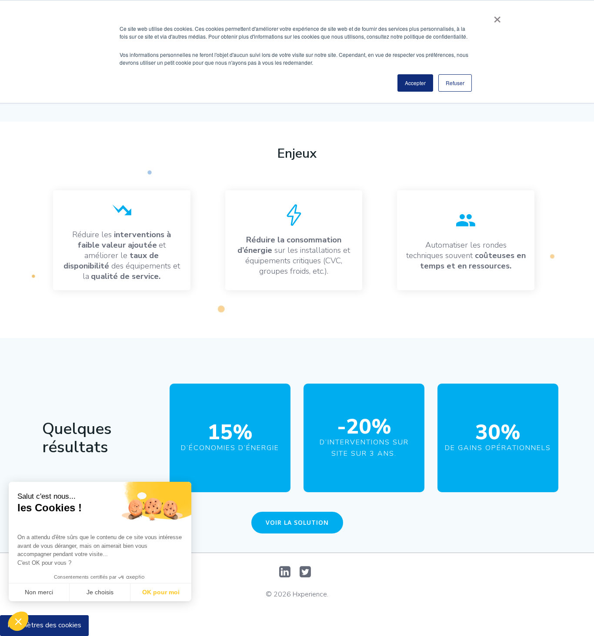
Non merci (39, 592)
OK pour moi (161, 592)
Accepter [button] (415, 82)
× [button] (497, 16)
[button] (18, 621)
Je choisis (100, 592)
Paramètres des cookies (44, 625)
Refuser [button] (455, 82)
